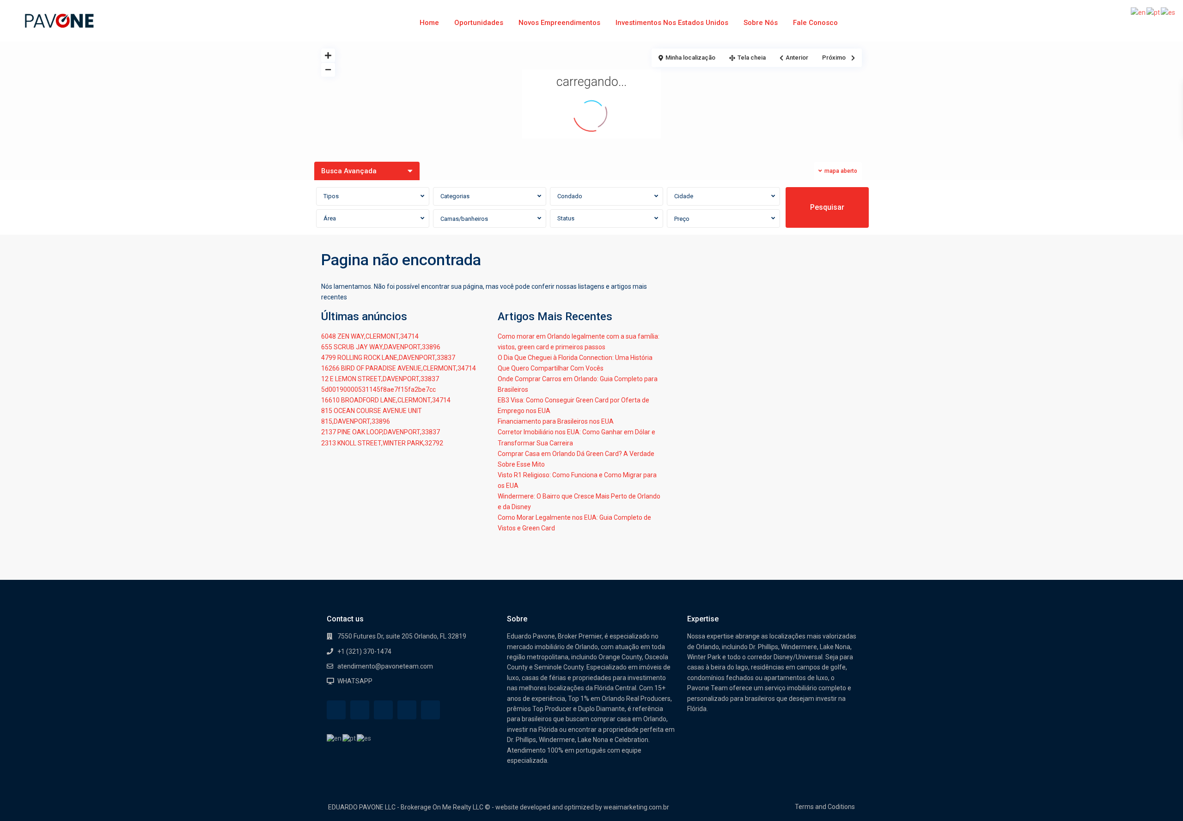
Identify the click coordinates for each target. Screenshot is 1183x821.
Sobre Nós (761, 22)
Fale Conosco (815, 22)
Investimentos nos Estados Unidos (672, 22)
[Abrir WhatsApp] (1160, 798)
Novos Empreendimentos (559, 22)
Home (429, 22)
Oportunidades (478, 22)
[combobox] (372, 196)
